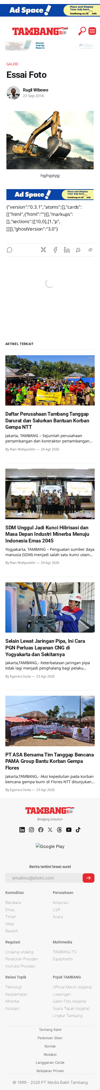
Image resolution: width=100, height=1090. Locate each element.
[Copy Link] (90, 250)
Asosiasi (12, 1008)
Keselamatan (16, 994)
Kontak (50, 1046)
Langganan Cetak (50, 1062)
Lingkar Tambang (67, 1015)
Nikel (9, 923)
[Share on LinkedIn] (67, 250)
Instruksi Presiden (20, 966)
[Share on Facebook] (55, 250)
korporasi (61, 902)
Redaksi (50, 1054)
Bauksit (11, 930)
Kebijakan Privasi (50, 1071)
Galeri (12, 64)
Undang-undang (19, 952)
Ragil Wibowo (35, 90)
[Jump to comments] (9, 250)
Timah (10, 916)
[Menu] (92, 31)
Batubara (13, 902)
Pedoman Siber (50, 1038)
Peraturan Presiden (21, 959)
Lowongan (62, 994)
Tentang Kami (50, 1029)
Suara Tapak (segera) (71, 1008)
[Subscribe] (88, 878)
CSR (56, 909)
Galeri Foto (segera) (69, 1001)
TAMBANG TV (65, 952)
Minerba (12, 1001)
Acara (58, 916)
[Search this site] (82, 31)
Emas (10, 909)
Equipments (63, 959)
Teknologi (13, 987)
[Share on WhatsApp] (78, 250)
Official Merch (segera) (72, 987)
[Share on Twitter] (43, 250)
